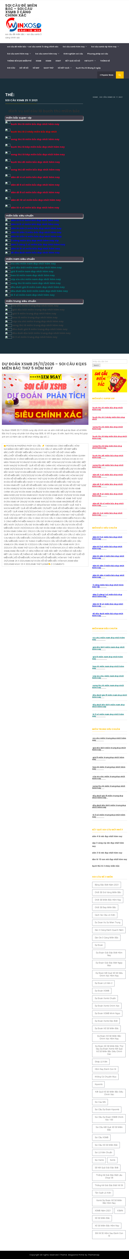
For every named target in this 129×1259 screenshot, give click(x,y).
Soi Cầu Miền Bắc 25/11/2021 (26, 537)
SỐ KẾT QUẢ (63, 68)
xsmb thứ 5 (36, 564)
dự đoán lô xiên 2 (30, 468)
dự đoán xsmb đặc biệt (52, 491)
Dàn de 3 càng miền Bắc (22, 458)
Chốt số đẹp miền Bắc (105, 907)
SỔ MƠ (36, 68)
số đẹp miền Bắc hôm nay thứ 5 (59, 514)
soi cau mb (100, 1102)
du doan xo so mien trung (107, 922)
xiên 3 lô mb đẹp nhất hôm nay (107, 853)
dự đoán (21, 462)
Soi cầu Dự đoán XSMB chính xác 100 (51, 528)
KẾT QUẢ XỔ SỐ (72, 61)
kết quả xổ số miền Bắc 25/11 (32, 508)
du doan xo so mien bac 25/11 (51, 458)
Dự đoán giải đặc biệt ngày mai (109, 964)
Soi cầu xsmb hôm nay (74, 46)
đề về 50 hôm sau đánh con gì (109, 1234)
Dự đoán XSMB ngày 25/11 (55, 495)
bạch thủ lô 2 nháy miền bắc (106, 866)
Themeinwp (94, 1255)
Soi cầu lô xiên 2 (73, 534)
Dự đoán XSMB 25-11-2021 (29, 488)
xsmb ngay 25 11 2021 (19, 564)
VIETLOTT (88, 61)
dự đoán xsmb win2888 (58, 501)
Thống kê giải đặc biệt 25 (47, 551)
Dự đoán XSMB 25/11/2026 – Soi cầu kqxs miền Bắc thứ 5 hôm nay (44, 366)
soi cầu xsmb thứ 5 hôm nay (45, 547)
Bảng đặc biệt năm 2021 (21, 449)
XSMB (38, 61)
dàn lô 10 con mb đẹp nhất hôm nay (109, 859)
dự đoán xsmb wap (34, 501)
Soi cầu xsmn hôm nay (46, 53)
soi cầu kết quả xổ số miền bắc (45, 534)
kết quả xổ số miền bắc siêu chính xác (109, 1093)
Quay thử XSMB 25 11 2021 (28, 514)
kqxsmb (64, 511)
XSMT (58, 61)
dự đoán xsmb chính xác (107, 1006)
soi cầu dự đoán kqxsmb (45, 521)
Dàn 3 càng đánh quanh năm (109, 930)
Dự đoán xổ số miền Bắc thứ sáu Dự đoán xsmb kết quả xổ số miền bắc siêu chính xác (109, 1050)
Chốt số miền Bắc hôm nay (23, 455)
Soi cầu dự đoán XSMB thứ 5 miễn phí (52, 531)
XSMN (48, 61)
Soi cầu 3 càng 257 (34, 518)
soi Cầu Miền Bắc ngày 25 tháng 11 (60, 537)
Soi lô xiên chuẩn (71, 547)
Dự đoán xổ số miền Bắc (62, 472)
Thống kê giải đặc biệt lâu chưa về (109, 1176)
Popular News (107, 75)
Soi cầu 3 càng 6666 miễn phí (61, 518)
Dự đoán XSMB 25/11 (53, 488)
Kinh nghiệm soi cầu (73, 53)
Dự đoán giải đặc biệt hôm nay (44, 462)
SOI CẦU (11, 68)
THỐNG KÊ (105, 61)
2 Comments (57, 564)
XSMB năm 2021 (103, 1210)
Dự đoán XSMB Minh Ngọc (107, 1013)
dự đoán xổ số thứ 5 (71, 485)
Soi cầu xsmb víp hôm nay (103, 46)
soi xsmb (99, 1160)
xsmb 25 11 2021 (16, 560)
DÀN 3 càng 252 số (48, 455)
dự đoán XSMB (102, 991)
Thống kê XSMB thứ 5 (66, 554)
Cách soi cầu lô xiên (45, 449)
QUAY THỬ (49, 68)
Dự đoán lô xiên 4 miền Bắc (55, 468)
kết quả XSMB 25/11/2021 (21, 511)
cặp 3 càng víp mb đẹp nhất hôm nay (108, 844)
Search (96, 365)
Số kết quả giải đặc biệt (106, 1167)
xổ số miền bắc (102, 1218)
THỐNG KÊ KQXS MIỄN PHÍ (19, 61)
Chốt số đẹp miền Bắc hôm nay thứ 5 (29, 452)
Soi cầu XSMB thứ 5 (19, 547)
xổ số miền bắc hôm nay (27, 557)
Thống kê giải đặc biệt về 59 (39, 554)
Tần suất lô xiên (24, 551)
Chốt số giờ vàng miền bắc (108, 892)
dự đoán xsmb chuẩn (27, 491)
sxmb (12, 551)
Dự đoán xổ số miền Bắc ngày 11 (61, 478)
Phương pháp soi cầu (97, 53)
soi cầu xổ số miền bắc (59, 541)
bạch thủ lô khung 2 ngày (88, 68)
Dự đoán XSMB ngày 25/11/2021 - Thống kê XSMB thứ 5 (49, 498)
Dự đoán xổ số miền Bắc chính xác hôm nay (55, 475)
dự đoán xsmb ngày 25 (28, 495)
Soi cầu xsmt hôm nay (18, 53)
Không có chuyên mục (46, 511)
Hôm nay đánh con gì (53, 504)
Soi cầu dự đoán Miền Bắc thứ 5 (38, 524)
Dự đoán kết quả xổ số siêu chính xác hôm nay (40, 465)
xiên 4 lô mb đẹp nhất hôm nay (107, 836)
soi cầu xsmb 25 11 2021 (22, 544)
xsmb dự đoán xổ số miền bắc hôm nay (46, 560)
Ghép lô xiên (34, 504)
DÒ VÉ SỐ (24, 68)
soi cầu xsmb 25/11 (44, 544)
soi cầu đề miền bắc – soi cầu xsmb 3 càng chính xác (21, 10)
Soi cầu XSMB (101, 1137)
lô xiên (72, 511)
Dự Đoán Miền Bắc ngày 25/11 (32, 472)
